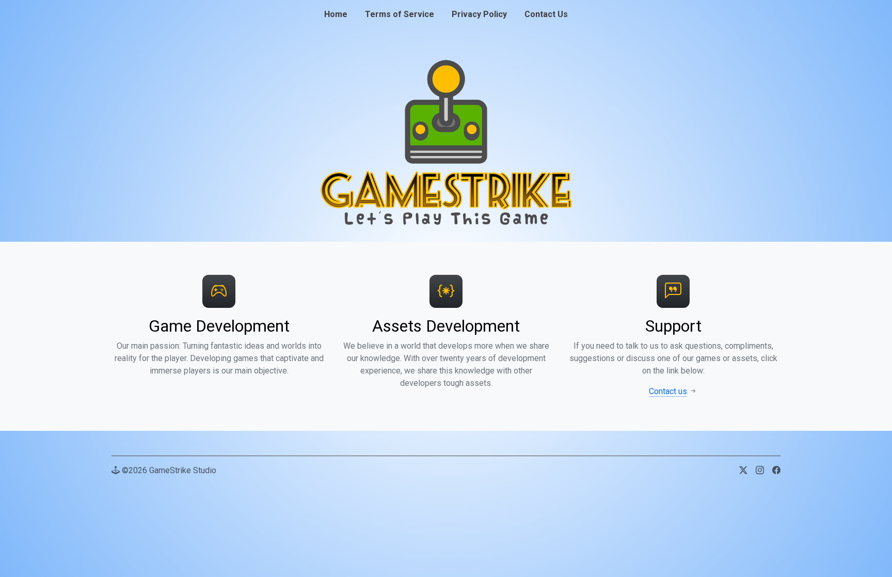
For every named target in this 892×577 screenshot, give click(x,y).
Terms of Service (399, 14)
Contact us (668, 391)
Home (335, 14)
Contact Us (546, 14)
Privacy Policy (479, 14)
